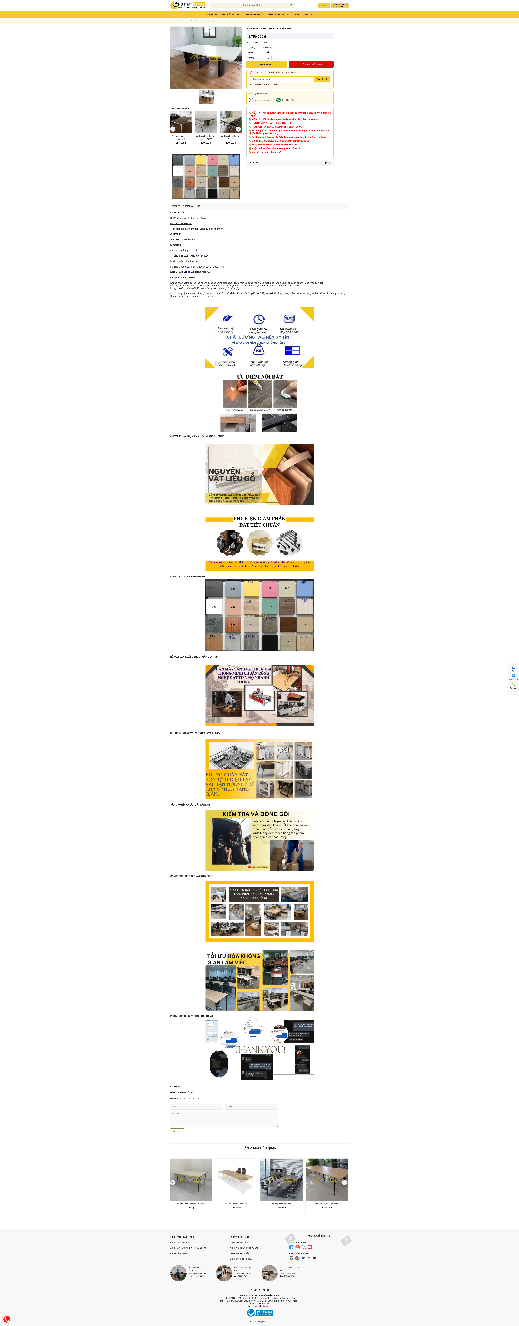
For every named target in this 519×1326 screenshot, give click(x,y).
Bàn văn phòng (201, 21)
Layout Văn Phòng (254, 15)
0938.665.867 (271, 84)
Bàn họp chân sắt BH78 (236, 1204)
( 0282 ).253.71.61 (214, 266)
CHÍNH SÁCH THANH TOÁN (241, 1259)
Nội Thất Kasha (319, 1236)
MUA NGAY (266, 64)
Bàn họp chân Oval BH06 (191, 1204)
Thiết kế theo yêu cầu (278, 15)
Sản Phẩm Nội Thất (231, 15)
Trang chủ (212, 15)
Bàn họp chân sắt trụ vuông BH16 (181, 137)
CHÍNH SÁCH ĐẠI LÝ (178, 1253)
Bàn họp (211, 21)
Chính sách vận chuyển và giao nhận (188, 1248)
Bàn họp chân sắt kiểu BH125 (327, 1204)
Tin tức (308, 15)
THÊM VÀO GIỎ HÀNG (311, 64)
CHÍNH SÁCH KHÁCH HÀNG (182, 1237)
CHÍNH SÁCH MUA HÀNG (240, 1253)
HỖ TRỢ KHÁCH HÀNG (239, 1237)
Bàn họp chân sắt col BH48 (281, 1204)
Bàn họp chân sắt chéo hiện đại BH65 (205, 137)
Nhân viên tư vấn (262, 100)
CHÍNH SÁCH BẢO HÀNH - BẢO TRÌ (244, 1248)
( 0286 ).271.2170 (188, 266)
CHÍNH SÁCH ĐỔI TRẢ (239, 1243)
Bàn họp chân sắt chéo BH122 (230, 137)
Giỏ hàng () (323, 5)
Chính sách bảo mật (180, 1243)
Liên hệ (297, 15)
